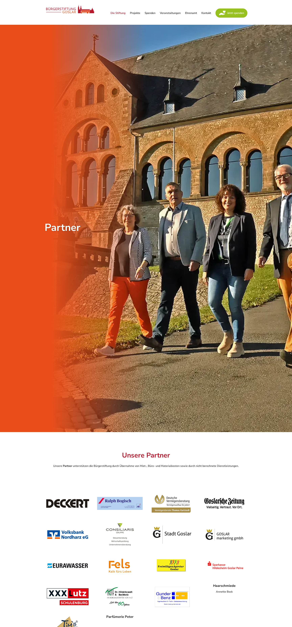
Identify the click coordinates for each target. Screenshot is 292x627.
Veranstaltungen (170, 13)
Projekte (135, 13)
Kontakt (206, 13)
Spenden (150, 13)
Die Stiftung (118, 13)
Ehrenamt (191, 13)
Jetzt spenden (235, 13)
